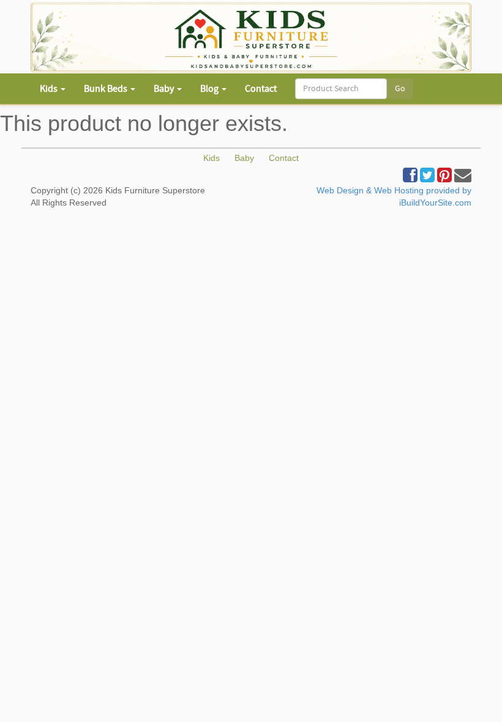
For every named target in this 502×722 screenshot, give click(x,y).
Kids (211, 158)
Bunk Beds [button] (106, 89)
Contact (261, 89)
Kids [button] (49, 89)
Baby (244, 158)
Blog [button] (210, 89)
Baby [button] (165, 89)
